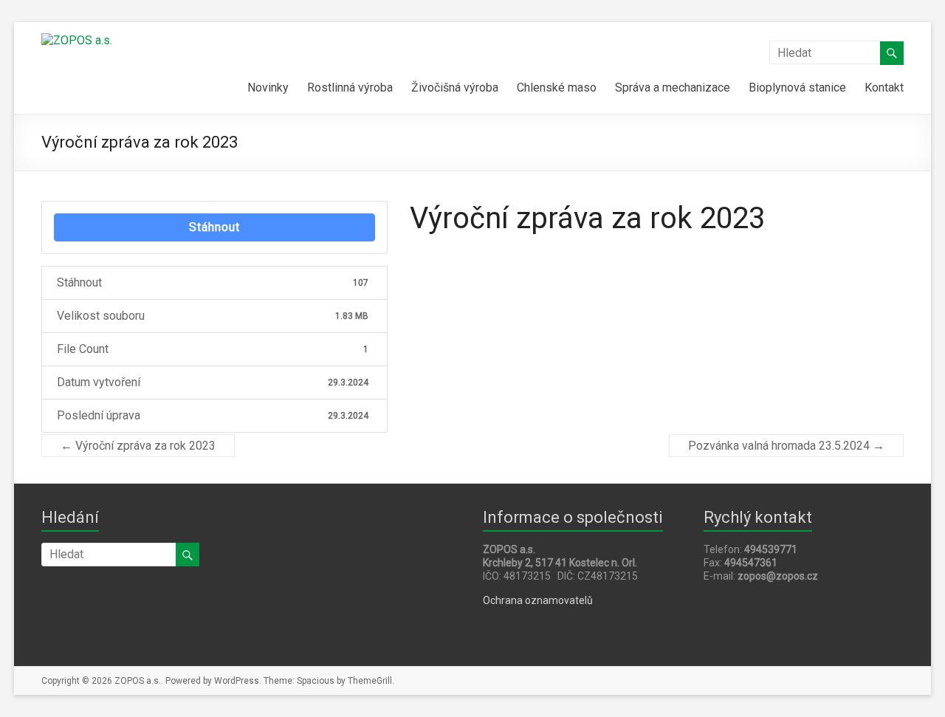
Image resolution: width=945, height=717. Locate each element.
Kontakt (884, 87)
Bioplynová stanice (797, 87)
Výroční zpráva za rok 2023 (138, 446)
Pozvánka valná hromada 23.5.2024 (786, 446)
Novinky (268, 87)
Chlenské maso (557, 87)
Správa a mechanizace (672, 87)
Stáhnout (214, 227)
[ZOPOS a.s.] (76, 40)
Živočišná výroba (454, 87)
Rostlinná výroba (350, 87)
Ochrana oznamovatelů (538, 600)
